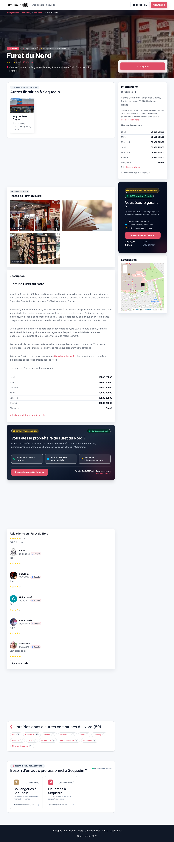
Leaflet (137, 309)
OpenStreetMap (148, 309)
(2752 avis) (27, 62)
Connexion (159, 4)
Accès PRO (116, 830)
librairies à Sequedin (64, 356)
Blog (80, 830)
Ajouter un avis (20, 663)
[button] (143, 285)
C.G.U (105, 830)
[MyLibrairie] (18, 5)
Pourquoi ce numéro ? (130, 120)
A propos (57, 830)
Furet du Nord (133, 167)
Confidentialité (92, 830)
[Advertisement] (61, 162)
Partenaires (70, 830)
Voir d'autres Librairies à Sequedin (27, 415)
